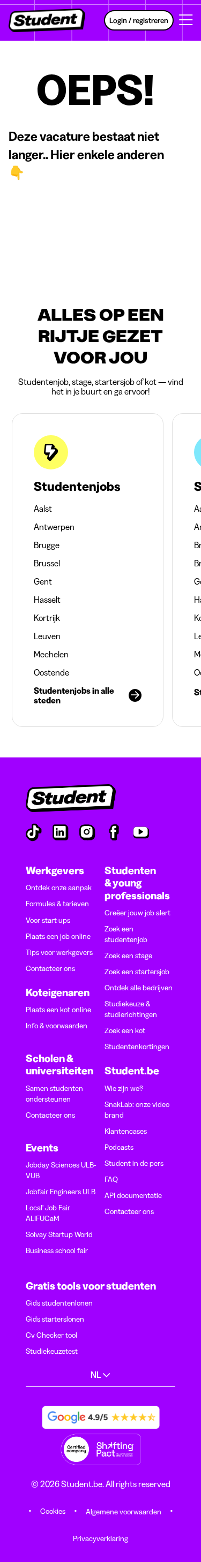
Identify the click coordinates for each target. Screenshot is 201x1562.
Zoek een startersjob (137, 971)
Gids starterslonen (55, 1319)
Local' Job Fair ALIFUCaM (48, 1213)
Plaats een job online (58, 936)
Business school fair (57, 1250)
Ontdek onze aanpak (59, 887)
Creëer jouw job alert (137, 913)
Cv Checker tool (51, 1335)
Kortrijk (47, 617)
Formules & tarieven (57, 903)
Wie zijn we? (124, 1088)
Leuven (47, 636)
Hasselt (47, 599)
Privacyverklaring (100, 1538)
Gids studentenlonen (59, 1303)
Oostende (51, 672)
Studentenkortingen (137, 1046)
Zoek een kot (125, 1030)
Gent (43, 581)
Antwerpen (54, 526)
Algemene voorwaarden (123, 1511)
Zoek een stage (128, 955)
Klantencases (126, 1131)
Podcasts (119, 1147)
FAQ (111, 1179)
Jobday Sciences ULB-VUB (61, 1170)
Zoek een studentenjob (126, 934)
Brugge (46, 545)
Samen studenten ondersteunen (54, 1093)
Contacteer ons (50, 968)
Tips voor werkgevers (59, 952)
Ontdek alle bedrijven (139, 987)
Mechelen (51, 654)
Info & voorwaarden (56, 1025)
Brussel (47, 563)
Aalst (43, 508)
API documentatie (133, 1195)
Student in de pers (134, 1163)
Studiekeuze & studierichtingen (131, 1009)
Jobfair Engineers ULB (60, 1191)
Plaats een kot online (58, 1009)
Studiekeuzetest (52, 1351)
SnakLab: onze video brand (137, 1110)
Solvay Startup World (59, 1234)
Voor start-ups (48, 920)
